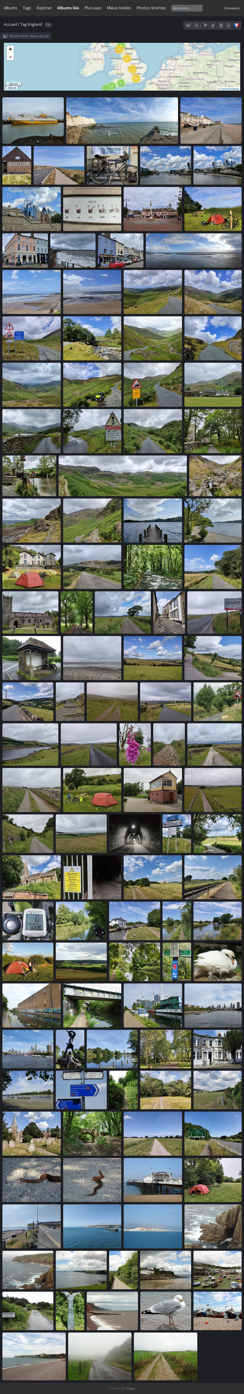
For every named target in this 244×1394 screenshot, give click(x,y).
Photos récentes (151, 8)
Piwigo (131, 1388)
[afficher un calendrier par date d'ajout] (213, 25)
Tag (23, 24)
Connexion (231, 8)
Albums (10, 8)
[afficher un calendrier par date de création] (221, 25)
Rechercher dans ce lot (29, 35)
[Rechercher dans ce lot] (188, 25)
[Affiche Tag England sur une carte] (229, 25)
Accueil (10, 24)
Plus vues (93, 8)
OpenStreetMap (230, 89)
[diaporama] (206, 25)
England (35, 24)
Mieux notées (119, 8)
